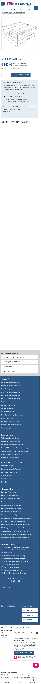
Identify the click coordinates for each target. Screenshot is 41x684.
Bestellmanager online (8, 389)
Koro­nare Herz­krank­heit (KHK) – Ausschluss (16, 524)
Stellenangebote (6, 475)
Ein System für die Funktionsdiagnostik (14, 521)
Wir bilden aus (6, 479)
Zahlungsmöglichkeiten (9, 428)
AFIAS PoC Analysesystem (10, 495)
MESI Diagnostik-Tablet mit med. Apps (13, 528)
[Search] (36, 8)
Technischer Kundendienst (10, 438)
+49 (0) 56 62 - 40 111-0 (12, 362)
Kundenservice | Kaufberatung (11, 395)
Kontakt (4, 482)
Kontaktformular (9, 371)
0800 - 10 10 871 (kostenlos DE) (14, 357)
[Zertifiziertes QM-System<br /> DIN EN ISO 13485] (3, 579)
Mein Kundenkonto (7, 408)
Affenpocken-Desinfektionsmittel (12, 508)
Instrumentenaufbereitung (10, 457)
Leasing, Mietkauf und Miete (10, 399)
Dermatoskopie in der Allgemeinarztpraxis (15, 537)
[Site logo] (19, 4)
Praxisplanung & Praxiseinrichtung (12, 444)
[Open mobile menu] (3, 4)
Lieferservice (5, 402)
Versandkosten (22, 65)
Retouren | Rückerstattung (10, 421)
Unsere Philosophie (7, 466)
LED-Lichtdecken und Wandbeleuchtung (14, 448)
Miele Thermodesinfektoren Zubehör (13, 12)
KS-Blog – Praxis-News (8, 492)
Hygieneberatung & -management (12, 454)
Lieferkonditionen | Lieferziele (11, 424)
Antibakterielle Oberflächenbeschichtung (14, 451)
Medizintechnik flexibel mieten (11, 505)
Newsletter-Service (7, 411)
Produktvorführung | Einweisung (12, 415)
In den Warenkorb (22, 74)
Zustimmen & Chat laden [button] (24, 653)
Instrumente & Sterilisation (10, 10)
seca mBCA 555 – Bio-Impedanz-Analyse (14, 531)
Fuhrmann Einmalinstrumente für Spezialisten (16, 518)
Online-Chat (8, 367)
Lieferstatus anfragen (8, 405)
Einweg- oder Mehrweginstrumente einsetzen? (16, 534)
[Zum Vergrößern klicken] (5, 21)
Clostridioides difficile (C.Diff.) (11, 511)
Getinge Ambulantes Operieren (11, 515)
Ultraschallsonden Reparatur (10, 441)
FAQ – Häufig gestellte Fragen (11, 392)
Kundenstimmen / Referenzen (11, 469)
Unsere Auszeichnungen (9, 472)
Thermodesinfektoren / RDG (29, 10)
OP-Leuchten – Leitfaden (9, 502)
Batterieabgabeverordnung (10, 382)
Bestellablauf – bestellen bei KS (11, 385)
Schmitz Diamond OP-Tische (10, 498)
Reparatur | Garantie (8, 418)
